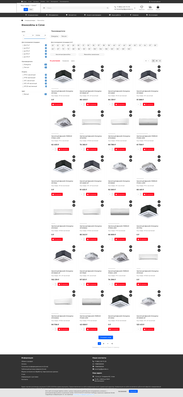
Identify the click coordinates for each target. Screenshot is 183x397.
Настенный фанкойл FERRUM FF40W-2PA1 (90, 317)
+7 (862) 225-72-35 (123, 7)
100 (95, 49)
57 (150, 45)
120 (112, 49)
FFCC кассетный (30, 75)
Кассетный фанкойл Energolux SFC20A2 (119, 317)
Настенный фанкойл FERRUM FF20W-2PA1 (147, 137)
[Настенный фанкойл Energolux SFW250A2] (120, 122)
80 (73, 49)
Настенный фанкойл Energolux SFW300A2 (91, 227)
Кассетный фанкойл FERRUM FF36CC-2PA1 (61, 137)
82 (79, 49)
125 (118, 49)
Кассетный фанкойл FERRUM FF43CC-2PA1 (147, 182)
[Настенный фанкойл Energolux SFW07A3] (91, 122)
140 (129, 49)
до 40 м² (27, 57)
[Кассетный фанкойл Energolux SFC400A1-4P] (91, 167)
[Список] (156, 60)
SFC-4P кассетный (30, 83)
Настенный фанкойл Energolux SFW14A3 (148, 272)
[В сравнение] (73, 70)
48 (129, 45)
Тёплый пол (72, 15)
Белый (26, 94)
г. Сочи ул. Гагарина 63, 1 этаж (105, 376)
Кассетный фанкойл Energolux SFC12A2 (62, 92)
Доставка (36, 1)
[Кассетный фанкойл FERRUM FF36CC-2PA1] (63, 122)
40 (114, 45)
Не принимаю (122, 391)
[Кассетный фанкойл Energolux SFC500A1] (148, 77)
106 (106, 49)
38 (104, 45)
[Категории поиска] (44, 8)
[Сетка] (153, 60)
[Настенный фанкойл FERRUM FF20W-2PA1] (148, 122)
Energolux (27, 64)
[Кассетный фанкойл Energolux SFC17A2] (148, 212)
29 (73, 45)
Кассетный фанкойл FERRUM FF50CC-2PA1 (118, 272)
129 (123, 49)
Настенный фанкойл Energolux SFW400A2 (62, 317)
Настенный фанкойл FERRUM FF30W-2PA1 (118, 227)
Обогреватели (53, 15)
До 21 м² (27, 45)
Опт (48, 1)
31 (83, 45)
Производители (64, 1)
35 (88, 45)
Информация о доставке (29, 377)
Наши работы (116, 15)
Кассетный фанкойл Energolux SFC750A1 (91, 272)
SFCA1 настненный (30, 86)
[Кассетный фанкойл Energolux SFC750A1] (91, 257)
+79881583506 (99, 364)
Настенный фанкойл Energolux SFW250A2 (119, 137)
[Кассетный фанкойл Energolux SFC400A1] (120, 77)
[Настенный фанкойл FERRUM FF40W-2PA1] (91, 302)
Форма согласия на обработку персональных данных (39, 371)
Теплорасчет (54, 1)
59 (155, 45)
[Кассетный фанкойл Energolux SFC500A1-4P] (63, 257)
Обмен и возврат (27, 361)
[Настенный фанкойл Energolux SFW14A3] (148, 257)
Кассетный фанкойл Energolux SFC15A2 (62, 182)
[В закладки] (73, 66)
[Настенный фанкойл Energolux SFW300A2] (91, 212)
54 (145, 45)
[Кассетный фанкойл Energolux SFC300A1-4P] (91, 77)
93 (89, 49)
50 (135, 45)
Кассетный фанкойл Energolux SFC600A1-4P (147, 317)
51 (140, 45)
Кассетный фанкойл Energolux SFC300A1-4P (91, 92)
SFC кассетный (29, 80)
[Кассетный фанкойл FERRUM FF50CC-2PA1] (120, 257)
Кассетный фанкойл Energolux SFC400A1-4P (91, 182)
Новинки (135, 15)
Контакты (24, 379)
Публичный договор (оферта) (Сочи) (33, 369)
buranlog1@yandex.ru (125, 9)
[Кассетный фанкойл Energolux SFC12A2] (63, 77)
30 (78, 45)
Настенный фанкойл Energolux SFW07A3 (91, 137)
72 (68, 49)
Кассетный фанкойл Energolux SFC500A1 (147, 92)
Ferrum (26, 67)
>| (112, 343)
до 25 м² (27, 48)
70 (63, 49)
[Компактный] (160, 60)
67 (58, 49)
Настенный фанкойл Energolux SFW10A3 (62, 227)
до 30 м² (27, 51)
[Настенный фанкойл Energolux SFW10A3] (63, 212)
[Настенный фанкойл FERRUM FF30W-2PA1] (120, 212)
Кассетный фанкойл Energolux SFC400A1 (119, 92)
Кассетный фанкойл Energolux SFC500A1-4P (62, 272)
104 (101, 49)
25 (63, 45)
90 (84, 49)
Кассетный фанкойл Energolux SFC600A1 (119, 182)
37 (98, 45)
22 (58, 45)
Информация (27, 358)
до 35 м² (27, 54)
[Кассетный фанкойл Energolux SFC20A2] (120, 302)
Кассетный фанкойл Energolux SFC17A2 (147, 227)
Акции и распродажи (94, 15)
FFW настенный (29, 78)
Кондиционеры (33, 15)
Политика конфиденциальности (83, 394)
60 (53, 49)
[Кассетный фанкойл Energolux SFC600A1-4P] (148, 302)
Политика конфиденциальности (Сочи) (34, 366)
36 (93, 45)
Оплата (43, 1)
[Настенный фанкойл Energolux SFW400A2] (63, 302)
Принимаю (133, 391)
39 (109, 45)
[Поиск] (108, 8)
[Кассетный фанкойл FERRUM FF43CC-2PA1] (148, 167)
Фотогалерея (153, 15)
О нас (30, 1)
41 (119, 45)
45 (124, 45)
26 (68, 45)
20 (52, 45)
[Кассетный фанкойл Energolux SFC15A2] (63, 167)
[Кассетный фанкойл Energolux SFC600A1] (120, 167)
